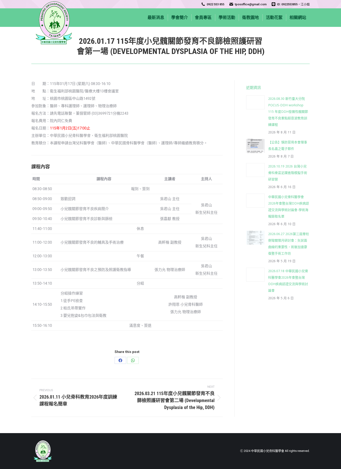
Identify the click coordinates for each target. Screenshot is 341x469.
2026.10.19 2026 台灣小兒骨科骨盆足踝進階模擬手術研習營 (287, 172)
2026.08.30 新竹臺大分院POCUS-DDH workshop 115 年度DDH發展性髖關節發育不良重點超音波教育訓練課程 (288, 111)
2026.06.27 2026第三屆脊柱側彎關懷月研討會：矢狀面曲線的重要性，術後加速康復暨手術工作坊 (288, 243)
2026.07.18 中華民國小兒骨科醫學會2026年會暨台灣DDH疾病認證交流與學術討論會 (288, 281)
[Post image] (255, 102)
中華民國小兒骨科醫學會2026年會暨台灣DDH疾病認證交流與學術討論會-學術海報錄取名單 (288, 206)
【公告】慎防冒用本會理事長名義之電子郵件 (287, 145)
